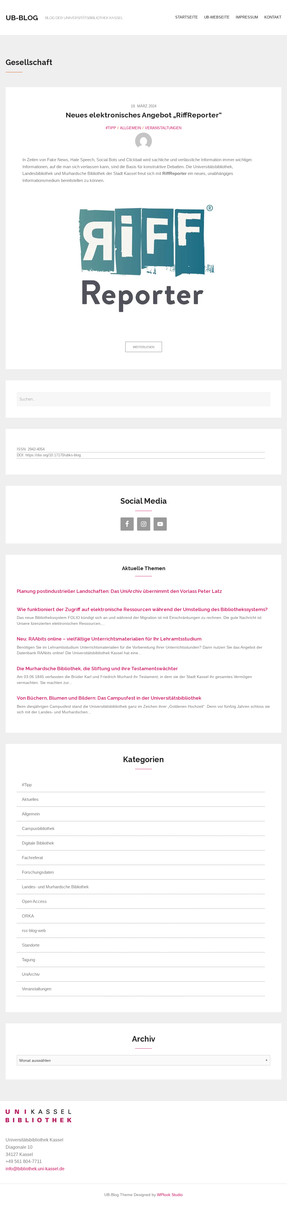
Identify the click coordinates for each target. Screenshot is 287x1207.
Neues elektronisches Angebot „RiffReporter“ (144, 115)
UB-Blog (22, 17)
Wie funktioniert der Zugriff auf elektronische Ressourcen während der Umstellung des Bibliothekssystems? (142, 609)
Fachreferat (32, 857)
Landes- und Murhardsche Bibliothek (55, 886)
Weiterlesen (143, 347)
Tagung (28, 959)
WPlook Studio (170, 1195)
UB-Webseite (217, 17)
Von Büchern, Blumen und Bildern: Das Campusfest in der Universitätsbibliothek (109, 698)
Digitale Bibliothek (38, 843)
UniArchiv (31, 974)
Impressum (247, 17)
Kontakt (272, 17)
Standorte (31, 945)
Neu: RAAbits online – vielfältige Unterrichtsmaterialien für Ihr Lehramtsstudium (109, 639)
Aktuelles (30, 799)
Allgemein (130, 128)
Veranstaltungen (163, 128)
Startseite (186, 17)
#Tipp (111, 128)
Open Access (34, 901)
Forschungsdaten (38, 872)
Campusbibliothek (38, 828)
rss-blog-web (34, 930)
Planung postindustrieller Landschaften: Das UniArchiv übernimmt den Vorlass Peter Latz (119, 591)
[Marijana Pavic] (143, 141)
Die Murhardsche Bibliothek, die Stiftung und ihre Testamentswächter (97, 668)
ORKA (28, 916)
